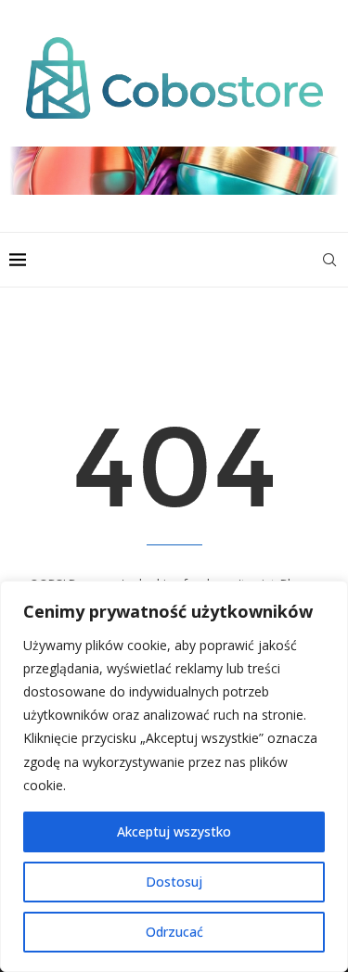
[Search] (329, 260)
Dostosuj (174, 881)
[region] (174, 776)
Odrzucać (174, 931)
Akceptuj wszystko (174, 831)
